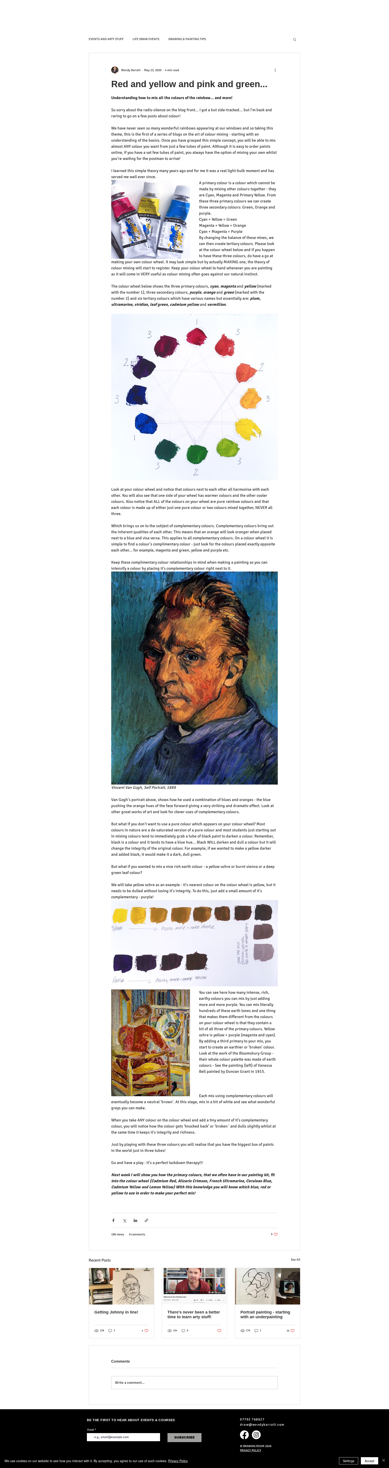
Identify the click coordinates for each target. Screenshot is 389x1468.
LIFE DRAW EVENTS (146, 39)
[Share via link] (146, 1220)
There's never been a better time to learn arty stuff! (193, 1314)
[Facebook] (312, 15)
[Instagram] (324, 15)
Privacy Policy (178, 1461)
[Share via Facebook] (113, 1220)
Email (90, 1430)
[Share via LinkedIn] (135, 1220)
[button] (200, 14)
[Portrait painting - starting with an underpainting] (267, 1286)
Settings (348, 1461)
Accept (369, 1461)
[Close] (383, 1460)
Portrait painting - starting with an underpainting (265, 1314)
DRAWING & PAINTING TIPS (187, 39)
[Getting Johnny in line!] (121, 1286)
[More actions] (275, 70)
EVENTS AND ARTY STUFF (106, 39)
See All (295, 1260)
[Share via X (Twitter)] (124, 1220)
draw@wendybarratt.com (262, 1425)
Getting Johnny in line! (116, 1312)
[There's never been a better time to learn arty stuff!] (194, 1286)
